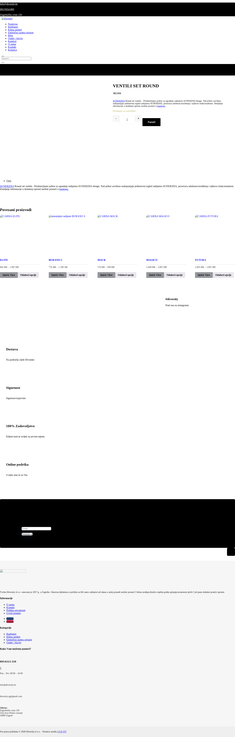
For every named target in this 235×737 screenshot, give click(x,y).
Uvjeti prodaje (13, 613)
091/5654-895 (7, 9)
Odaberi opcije (28, 275)
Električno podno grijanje (21, 32)
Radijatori (13, 27)
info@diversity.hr (9, 4)
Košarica (12, 50)
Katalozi (12, 41)
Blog (10, 35)
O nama (12, 44)
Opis (8, 180)
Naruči (151, 122)
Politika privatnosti (15, 610)
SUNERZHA (119, 101)
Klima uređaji (15, 29)
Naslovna (13, 24)
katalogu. (161, 106)
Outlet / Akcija (15, 38)
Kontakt (12, 47)
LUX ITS (62, 731)
